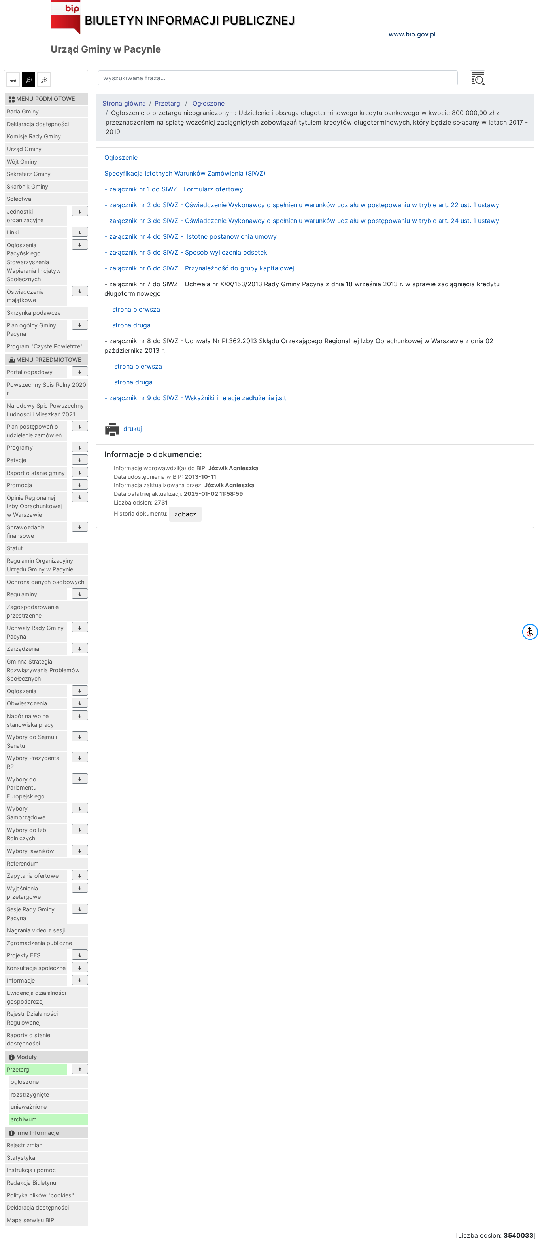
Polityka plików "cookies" (40, 1195)
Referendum (23, 863)
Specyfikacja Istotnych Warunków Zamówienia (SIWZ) (185, 173)
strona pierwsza (135, 309)
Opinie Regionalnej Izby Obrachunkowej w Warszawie (34, 506)
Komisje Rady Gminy (34, 136)
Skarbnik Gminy (27, 186)
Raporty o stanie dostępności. (28, 1039)
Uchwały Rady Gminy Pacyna (35, 632)
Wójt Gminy (22, 161)
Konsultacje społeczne (36, 967)
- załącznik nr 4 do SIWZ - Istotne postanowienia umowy (190, 236)
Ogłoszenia (21, 691)
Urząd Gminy (24, 149)
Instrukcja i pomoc (31, 1169)
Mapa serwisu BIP (30, 1220)
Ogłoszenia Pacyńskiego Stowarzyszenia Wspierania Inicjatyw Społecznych (34, 262)
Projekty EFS (23, 955)
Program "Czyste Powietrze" (45, 346)
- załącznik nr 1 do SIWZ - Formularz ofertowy (173, 189)
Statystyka (21, 1157)
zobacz (185, 514)
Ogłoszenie (121, 157)
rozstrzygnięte (30, 1094)
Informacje (21, 980)
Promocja (19, 485)
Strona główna (124, 103)
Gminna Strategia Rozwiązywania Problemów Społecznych (43, 670)
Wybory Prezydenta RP (33, 762)
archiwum (24, 1119)
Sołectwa (19, 198)
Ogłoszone (209, 103)
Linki (13, 232)
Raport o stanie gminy (36, 472)
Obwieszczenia (27, 703)
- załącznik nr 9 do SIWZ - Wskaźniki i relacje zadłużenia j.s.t (195, 398)
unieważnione (29, 1106)
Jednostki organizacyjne (25, 215)
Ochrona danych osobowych (46, 582)
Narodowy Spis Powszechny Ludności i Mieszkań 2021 (45, 410)
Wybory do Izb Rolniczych (26, 834)
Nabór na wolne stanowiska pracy (30, 720)
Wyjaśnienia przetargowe (24, 892)
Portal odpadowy (30, 372)
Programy (20, 447)
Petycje (16, 460)
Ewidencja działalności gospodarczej (36, 997)
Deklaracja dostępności (38, 124)
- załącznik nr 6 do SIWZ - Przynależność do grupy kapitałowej (199, 268)
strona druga (131, 325)
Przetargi (18, 1069)
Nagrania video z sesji (36, 930)
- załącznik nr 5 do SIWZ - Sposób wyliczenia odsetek (185, 252)
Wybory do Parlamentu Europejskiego (26, 788)
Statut (15, 548)
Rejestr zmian (24, 1145)
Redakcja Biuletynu (31, 1182)
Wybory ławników (30, 850)
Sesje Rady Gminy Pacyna (31, 913)
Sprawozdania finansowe (26, 531)
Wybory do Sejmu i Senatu (32, 741)
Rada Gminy (23, 111)
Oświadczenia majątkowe (25, 296)
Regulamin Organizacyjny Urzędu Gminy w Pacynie (40, 565)
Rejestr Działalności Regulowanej (32, 1018)
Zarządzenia (23, 648)
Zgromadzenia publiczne (39, 943)
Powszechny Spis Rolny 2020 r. (46, 389)
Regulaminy (22, 594)
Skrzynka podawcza (34, 312)
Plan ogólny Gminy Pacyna (31, 329)
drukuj (131, 429)
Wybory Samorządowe (26, 813)
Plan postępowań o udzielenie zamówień (34, 431)
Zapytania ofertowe (33, 875)
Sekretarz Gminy (29, 173)
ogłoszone (25, 1081)
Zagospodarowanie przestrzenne (33, 611)
